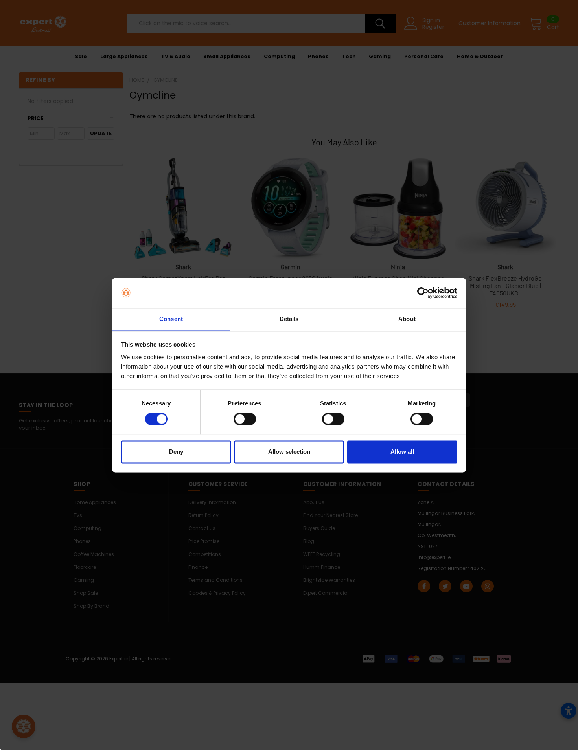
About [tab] (407, 318)
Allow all (402, 451)
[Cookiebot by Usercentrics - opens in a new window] (422, 293)
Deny (176, 451)
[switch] (245, 419)
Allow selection (289, 451)
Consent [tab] (171, 318)
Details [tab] (289, 318)
